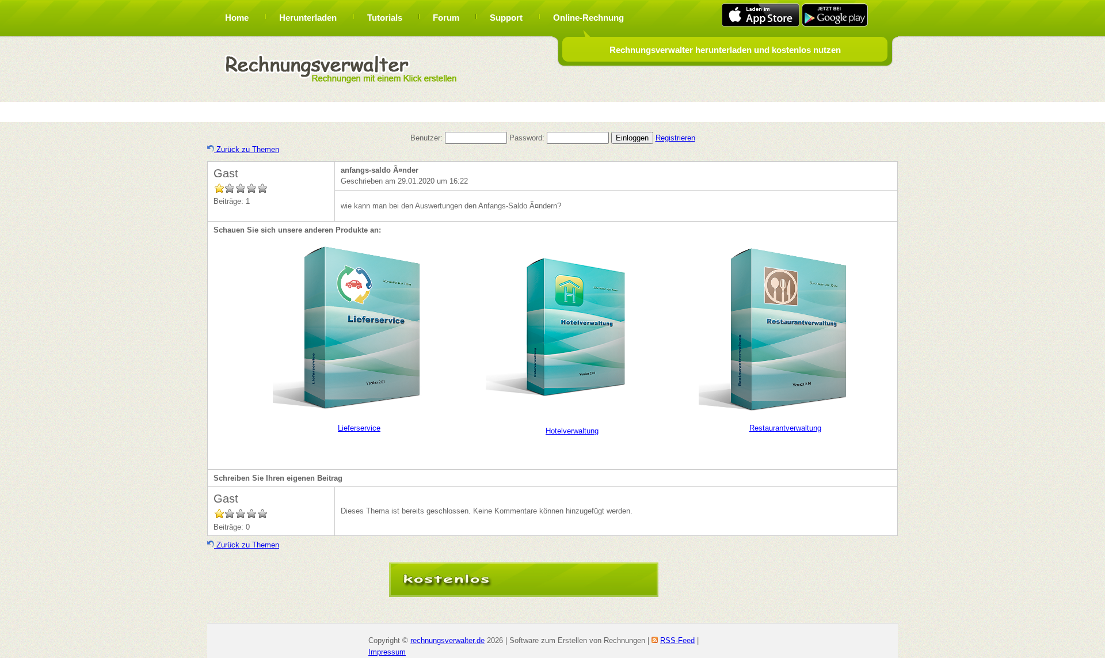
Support (506, 17)
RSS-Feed (677, 640)
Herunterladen (308, 17)
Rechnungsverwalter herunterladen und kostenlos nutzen (725, 50)
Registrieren (675, 138)
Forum (446, 17)
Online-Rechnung (588, 17)
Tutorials (384, 17)
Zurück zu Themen (246, 149)
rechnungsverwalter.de (447, 640)
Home (237, 17)
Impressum (387, 652)
